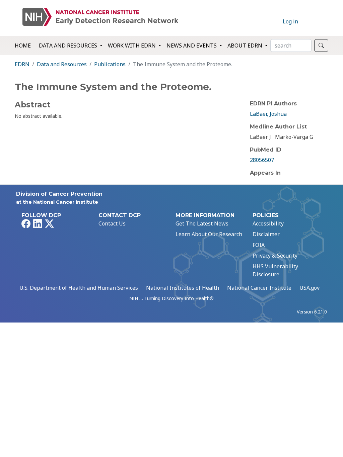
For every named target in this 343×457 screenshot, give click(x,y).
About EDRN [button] (245, 45)
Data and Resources (62, 64)
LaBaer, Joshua (268, 113)
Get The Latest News (202, 223)
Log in (290, 21)
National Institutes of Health (182, 287)
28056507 (262, 160)
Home (23, 45)
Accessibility (268, 223)
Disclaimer (266, 234)
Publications (110, 64)
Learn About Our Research (209, 234)
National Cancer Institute (259, 287)
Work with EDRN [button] (132, 45)
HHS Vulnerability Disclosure (275, 270)
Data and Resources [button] (68, 45)
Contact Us (112, 223)
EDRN (22, 64)
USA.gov (309, 287)
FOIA (259, 245)
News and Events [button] (192, 45)
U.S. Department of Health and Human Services (78, 287)
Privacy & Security (275, 255)
